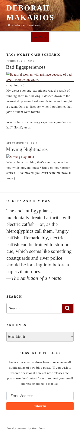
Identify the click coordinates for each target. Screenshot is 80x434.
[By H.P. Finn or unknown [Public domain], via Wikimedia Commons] (40, 157)
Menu (42, 37)
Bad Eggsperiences (25, 67)
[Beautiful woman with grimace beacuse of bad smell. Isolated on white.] (40, 80)
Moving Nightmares (27, 149)
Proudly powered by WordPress (25, 428)
